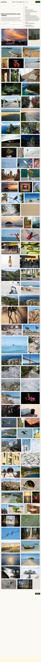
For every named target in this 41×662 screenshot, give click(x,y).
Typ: (26, 8)
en (27, 1)
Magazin (14, 1)
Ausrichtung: (28, 25)
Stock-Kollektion (19, 1)
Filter (26, 7)
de (26, 1)
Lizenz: (26, 22)
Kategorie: (27, 14)
